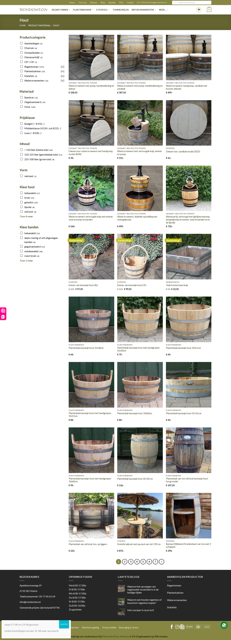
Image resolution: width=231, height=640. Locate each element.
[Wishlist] (198, 9)
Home (72, 2)
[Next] (161, 561)
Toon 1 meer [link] (26, 260)
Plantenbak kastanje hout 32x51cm (183, 348)
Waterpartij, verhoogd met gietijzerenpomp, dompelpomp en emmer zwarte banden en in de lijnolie (188, 219)
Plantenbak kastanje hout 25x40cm (86, 348)
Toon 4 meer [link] (26, 216)
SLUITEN (64, 624)
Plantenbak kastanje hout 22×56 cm (183, 413)
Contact (130, 2)
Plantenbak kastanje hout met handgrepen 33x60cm (90, 480)
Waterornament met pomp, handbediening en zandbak (140, 87)
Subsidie (112, 2)
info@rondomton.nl (158, 2)
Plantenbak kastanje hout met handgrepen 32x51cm (90, 414)
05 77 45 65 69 (143, 2)
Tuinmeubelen (121, 9)
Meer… (162, 9)
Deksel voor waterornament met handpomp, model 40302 (91, 153)
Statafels (101, 9)
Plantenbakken (82, 9)
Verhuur (93, 2)
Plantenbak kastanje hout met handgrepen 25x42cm (138, 349)
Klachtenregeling (90, 627)
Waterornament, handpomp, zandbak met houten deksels (186, 87)
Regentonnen (60, 9)
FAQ (121, 2)
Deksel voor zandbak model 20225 (183, 151)
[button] (209, 9)
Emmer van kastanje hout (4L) (83, 285)
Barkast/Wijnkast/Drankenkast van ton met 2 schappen (188, 545)
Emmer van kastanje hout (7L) (131, 285)
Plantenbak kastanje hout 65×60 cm (135, 478)
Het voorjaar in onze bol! (140, 610)
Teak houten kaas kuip (177, 285)
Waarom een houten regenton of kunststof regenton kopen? (144, 601)
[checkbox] (42, 43)
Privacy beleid (109, 627)
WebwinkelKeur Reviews (115, 636)
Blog (103, 2)
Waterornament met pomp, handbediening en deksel (91, 87)
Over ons (82, 2)
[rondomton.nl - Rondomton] (33, 9)
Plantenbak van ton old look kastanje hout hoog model (187, 480)
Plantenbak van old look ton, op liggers (88, 544)
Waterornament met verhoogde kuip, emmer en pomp (139, 153)
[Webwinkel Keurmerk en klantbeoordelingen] (181, 626)
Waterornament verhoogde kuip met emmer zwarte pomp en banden (91, 218)
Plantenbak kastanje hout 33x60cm (134, 413)
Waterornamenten (143, 9)
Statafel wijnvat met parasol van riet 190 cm (139, 544)
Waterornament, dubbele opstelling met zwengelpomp (137, 218)
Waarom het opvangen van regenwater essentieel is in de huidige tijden (143, 589)
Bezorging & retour (129, 627)
